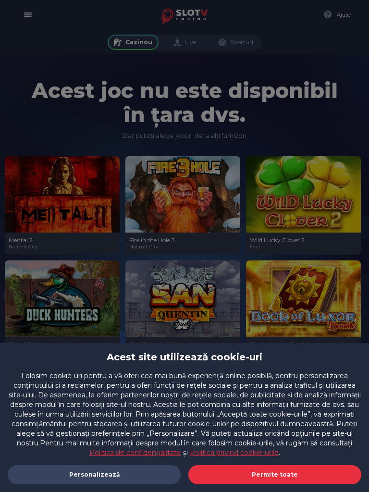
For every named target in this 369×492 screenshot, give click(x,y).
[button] (274, 474)
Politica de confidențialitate (135, 452)
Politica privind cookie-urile (234, 452)
